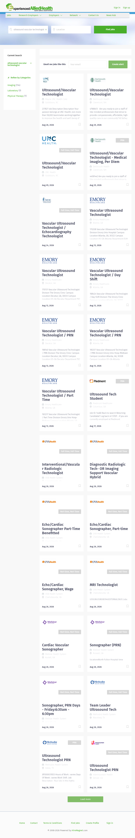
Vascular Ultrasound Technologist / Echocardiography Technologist (58, 229)
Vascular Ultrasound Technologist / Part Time (58, 395)
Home (22, 823)
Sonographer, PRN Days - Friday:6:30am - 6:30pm (61, 709)
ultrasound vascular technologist (17, 64)
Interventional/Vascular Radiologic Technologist (61, 468)
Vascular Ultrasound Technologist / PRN (58, 333)
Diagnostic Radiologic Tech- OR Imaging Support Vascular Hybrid (108, 470)
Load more (85, 799)
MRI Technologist (104, 585)
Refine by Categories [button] (20, 77)
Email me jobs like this (55, 64)
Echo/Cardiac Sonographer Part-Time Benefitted (61, 528)
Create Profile (92, 823)
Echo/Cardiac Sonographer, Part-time (109, 526)
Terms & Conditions (52, 823)
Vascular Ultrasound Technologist (106, 212)
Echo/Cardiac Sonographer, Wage (57, 587)
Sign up (126, 7)
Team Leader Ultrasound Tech (103, 707)
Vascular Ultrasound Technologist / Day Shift (106, 275)
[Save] (77, 125)
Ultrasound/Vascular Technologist (59, 92)
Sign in (117, 7)
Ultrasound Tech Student (103, 396)
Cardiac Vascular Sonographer (55, 647)
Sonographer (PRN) (105, 645)
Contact (34, 823)
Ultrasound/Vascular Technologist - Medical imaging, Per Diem (108, 157)
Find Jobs (110, 29)
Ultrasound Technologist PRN (56, 758)
